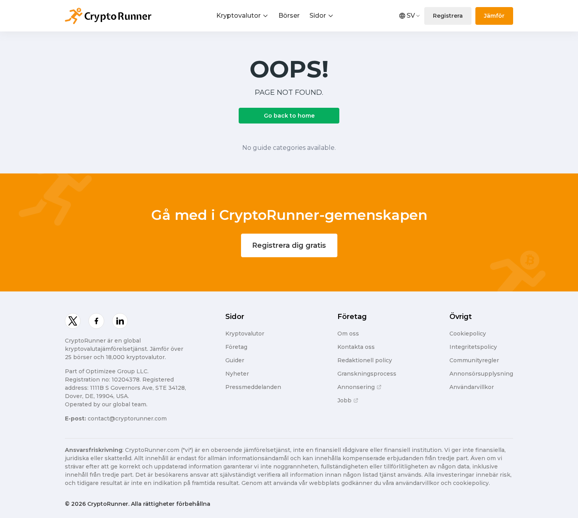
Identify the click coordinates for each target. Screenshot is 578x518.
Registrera (448, 15)
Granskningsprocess (366, 373)
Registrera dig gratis (289, 245)
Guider (234, 360)
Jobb (344, 400)
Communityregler (474, 360)
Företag (236, 347)
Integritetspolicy (473, 347)
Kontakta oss (356, 347)
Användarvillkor (471, 387)
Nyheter (237, 373)
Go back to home (289, 115)
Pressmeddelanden (253, 387)
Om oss (348, 333)
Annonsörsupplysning (481, 373)
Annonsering (356, 387)
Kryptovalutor (238, 15)
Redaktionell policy (364, 360)
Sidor (317, 15)
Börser (289, 15)
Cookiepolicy (467, 333)
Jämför (494, 15)
